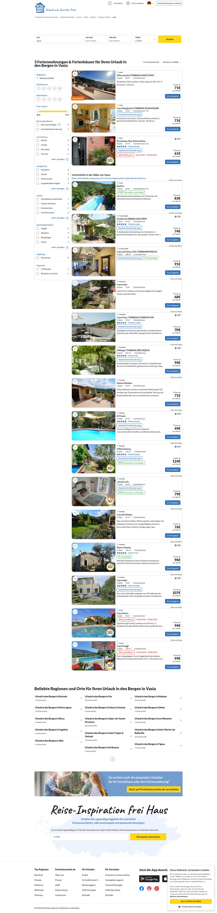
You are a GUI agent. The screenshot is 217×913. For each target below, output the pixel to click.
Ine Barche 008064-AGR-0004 (132, 219)
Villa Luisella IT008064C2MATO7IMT (135, 75)
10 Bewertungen (134, 323)
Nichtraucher (55, 178)
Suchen (169, 39)
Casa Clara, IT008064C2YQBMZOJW (135, 317)
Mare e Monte (124, 547)
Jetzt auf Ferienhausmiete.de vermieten (154, 789)
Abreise (112, 37)
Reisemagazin (89, 885)
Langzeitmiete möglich (55, 183)
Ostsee (37, 880)
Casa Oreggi (123, 646)
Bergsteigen (55, 237)
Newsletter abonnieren (148, 836)
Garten (55, 145)
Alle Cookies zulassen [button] (191, 901)
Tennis (55, 242)
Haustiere (55, 169)
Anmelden (118, 3)
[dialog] (190, 888)
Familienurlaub (55, 212)
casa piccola (123, 481)
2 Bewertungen (134, 146)
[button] (191, 906)
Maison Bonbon (124, 383)
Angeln (55, 228)
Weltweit (39, 890)
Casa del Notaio (124, 514)
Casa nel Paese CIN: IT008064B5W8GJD (137, 251)
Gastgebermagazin (114, 880)
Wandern (55, 233)
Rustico (120, 186)
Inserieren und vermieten (117, 875)
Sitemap (38, 895)
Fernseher (55, 149)
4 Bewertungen (134, 224)
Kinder (55, 174)
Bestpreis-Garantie (55, 273)
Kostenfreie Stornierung (55, 129)
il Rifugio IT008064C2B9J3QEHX (133, 350)
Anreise (89, 37)
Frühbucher (55, 269)
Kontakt (86, 895)
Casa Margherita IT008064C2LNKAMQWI (138, 108)
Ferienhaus (55, 257)
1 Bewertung (133, 355)
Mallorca (38, 885)
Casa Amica (122, 613)
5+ (60, 88)
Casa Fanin (122, 284)
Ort (38, 37)
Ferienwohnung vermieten (169, 3)
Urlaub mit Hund (55, 203)
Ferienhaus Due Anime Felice (131, 141)
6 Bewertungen (134, 421)
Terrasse (55, 154)
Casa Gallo (122, 580)
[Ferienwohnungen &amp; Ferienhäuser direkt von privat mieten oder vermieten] (55, 10)
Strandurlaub (55, 208)
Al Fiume (121, 416)
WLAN (55, 140)
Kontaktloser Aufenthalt (55, 199)
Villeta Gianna (124, 449)
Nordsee (38, 875)
